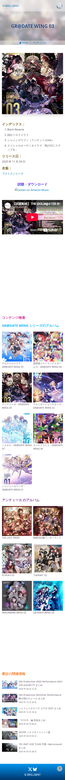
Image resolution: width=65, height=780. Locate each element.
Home (24, 42)
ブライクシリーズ (12, 173)
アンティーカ (39, 42)
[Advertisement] (32, 275)
